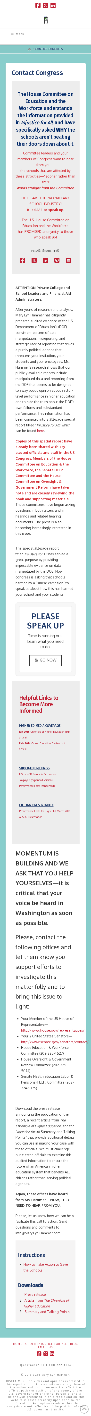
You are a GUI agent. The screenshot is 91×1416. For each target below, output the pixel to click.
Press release (35, 1294)
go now (48, 660)
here (40, 431)
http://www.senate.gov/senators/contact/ (55, 1042)
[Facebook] (38, 5)
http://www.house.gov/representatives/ (53, 1030)
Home (17, 1343)
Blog (74, 1343)
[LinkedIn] (53, 5)
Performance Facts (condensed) (37, 785)
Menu (20, 34)
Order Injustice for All (46, 1343)
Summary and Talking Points (47, 1312)
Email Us (45, 1347)
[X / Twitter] (45, 5)
